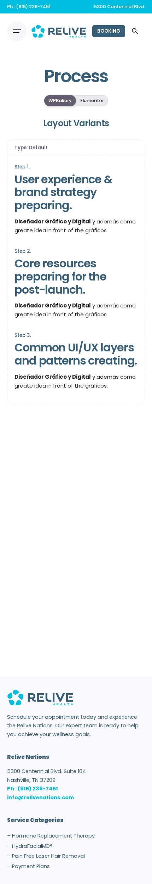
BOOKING (108, 31)
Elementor (92, 100)
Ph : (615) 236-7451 (29, 6)
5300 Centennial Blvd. (119, 6)
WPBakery (60, 100)
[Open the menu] (17, 31)
